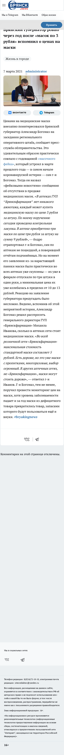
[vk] (27, 439)
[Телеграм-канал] (47, 112)
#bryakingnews (25, 417)
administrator (36, 71)
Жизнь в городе (17, 59)
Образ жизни (49, 14)
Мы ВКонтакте (30, 14)
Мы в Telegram (10, 14)
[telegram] (38, 439)
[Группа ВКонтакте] (17, 112)
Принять (51, 25)
